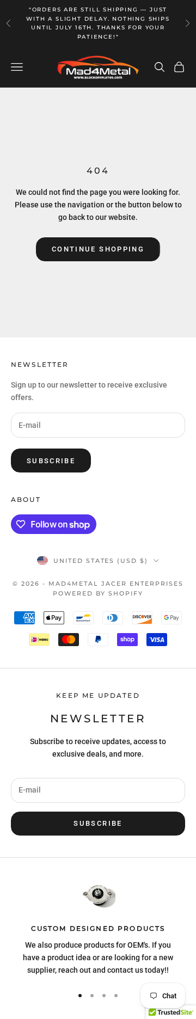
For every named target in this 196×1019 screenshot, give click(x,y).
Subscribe (51, 461)
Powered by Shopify (98, 593)
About (26, 499)
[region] (98, 928)
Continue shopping (98, 249)
